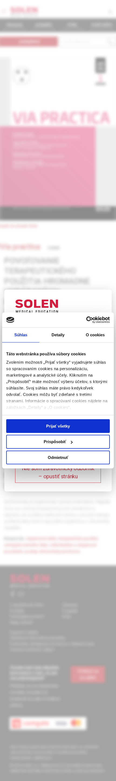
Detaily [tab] (58, 334)
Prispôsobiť (55, 441)
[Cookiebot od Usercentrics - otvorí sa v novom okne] (86, 319)
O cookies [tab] (95, 334)
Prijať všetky (58, 426)
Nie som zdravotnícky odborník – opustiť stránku (58, 472)
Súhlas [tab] (21, 334)
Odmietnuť (58, 457)
